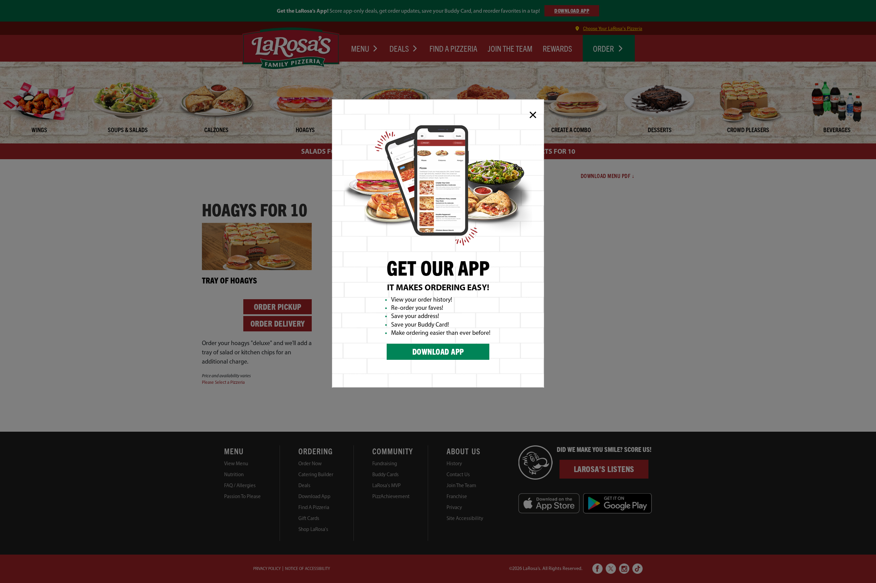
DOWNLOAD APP (438, 351)
